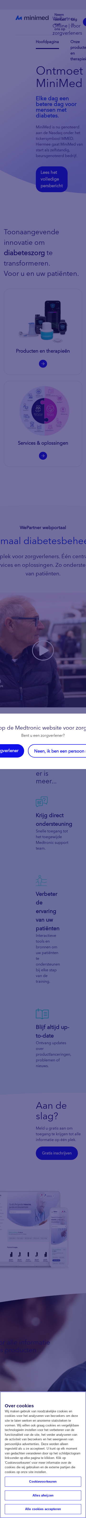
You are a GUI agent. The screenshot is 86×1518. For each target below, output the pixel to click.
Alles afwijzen (43, 1495)
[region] (43, 1455)
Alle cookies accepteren (43, 1509)
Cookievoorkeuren (43, 1481)
